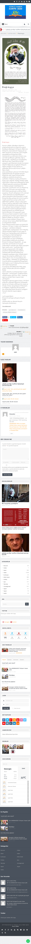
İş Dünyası (6, 575)
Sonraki (19, 331)
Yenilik (5, 593)
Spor (5, 582)
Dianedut (12, 414)
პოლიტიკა (12, 675)
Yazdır (21, 92)
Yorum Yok (18, 91)
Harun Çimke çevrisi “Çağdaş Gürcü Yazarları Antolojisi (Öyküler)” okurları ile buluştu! (14, 528)
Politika (5, 579)
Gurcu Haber (15, 926)
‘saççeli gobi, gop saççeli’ (8, 663)
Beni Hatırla (17, 708)
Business (10, 659)
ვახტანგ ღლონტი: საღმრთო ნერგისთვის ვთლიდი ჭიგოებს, (13, 384)
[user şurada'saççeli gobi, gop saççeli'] (3, 896)
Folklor (5, 568)
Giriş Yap (6, 708)
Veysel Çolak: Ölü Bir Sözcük (10, 401)
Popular (4, 659)
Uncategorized (7, 586)
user (6, 89)
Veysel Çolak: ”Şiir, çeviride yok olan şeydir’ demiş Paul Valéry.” (14, 394)
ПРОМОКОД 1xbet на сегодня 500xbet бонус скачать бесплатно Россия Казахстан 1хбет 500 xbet (18, 425)
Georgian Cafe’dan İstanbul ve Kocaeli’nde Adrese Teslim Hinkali (18, 687)
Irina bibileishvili (21, 309)
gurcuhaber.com (12, 309)
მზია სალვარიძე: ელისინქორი (10, 503)
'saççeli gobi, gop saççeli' (23, 895)
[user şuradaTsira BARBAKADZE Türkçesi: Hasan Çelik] (3, 882)
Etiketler (22, 659)
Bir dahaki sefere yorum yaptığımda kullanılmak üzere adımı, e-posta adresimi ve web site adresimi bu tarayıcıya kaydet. (15, 469)
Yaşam (13, 91)
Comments (15, 659)
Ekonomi (6, 565)
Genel (5, 570)
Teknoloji (6, 584)
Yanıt (11, 433)
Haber (5, 572)
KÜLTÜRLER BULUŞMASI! (8, 681)
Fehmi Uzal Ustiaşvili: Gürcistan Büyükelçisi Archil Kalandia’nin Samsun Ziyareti (17, 650)
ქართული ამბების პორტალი (9, 312)
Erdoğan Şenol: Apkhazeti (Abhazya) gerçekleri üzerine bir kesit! (13, 334)
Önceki (12, 326)
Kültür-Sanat (9, 91)
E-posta (27, 92)
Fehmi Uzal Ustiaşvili (12, 901)
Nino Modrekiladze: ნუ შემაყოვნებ (18, 327)
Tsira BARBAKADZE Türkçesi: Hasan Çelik (18, 669)
